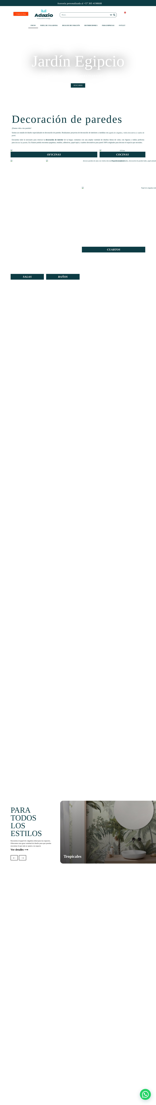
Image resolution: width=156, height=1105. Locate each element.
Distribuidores (90, 25)
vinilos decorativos (129, 133)
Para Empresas (108, 25)
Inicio (33, 25)
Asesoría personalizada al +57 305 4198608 (79, 3)
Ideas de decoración (71, 25)
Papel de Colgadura (49, 25)
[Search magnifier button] (114, 14)
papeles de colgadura (115, 133)
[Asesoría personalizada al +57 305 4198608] (52, 2)
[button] (3, 70)
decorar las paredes (21, 142)
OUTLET (122, 25)
